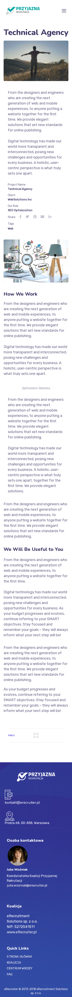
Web (10, 228)
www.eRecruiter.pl (22, 932)
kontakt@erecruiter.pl (22, 802)
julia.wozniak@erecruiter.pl (27, 885)
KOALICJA (14, 962)
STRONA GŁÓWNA (19, 956)
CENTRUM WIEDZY (19, 968)
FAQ (10, 974)
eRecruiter (11, 989)
